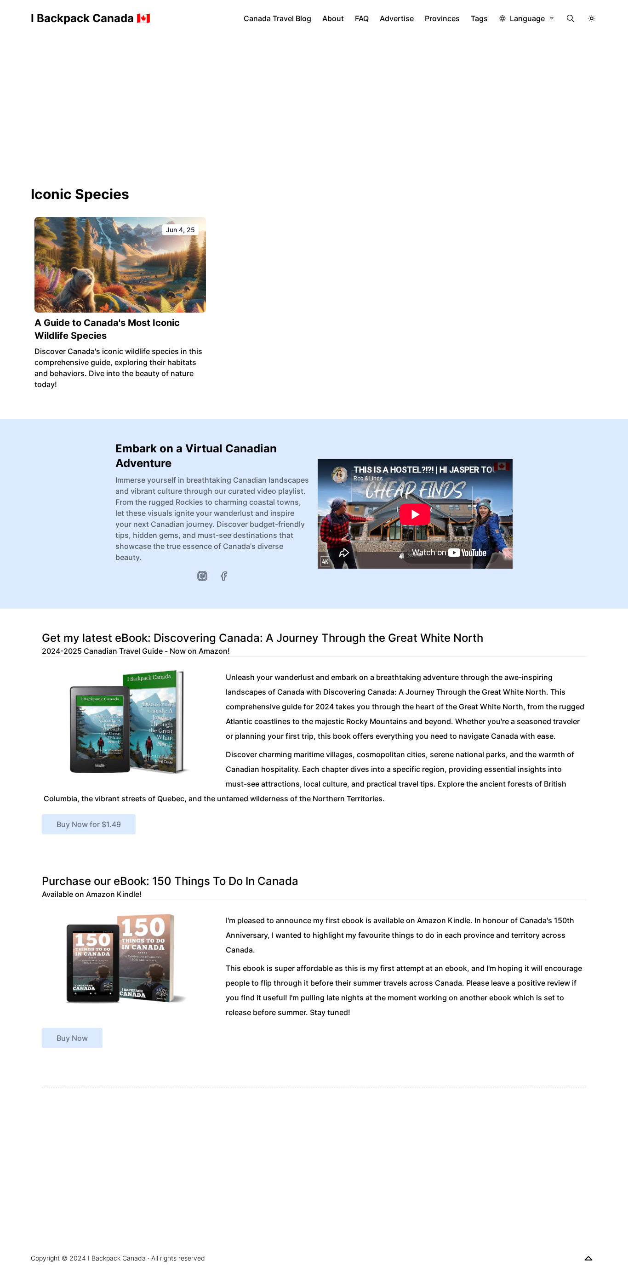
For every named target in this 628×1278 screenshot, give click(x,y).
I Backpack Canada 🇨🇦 (90, 18)
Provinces (442, 18)
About (333, 18)
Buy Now (72, 1038)
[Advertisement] (314, 105)
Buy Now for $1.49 (89, 824)
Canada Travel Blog (277, 18)
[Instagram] (202, 576)
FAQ (362, 18)
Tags (479, 18)
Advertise (397, 18)
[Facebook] (223, 576)
